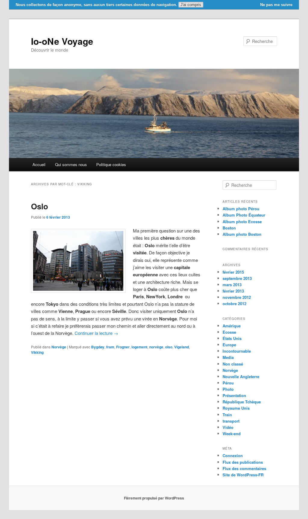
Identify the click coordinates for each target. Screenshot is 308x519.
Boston (229, 228)
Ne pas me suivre (276, 4)
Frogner (123, 347)
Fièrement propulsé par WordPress (154, 498)
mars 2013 (232, 284)
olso (168, 347)
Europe (229, 345)
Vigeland (181, 347)
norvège (156, 347)
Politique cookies (111, 164)
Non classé (233, 364)
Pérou (228, 383)
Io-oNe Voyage (62, 41)
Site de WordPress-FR (243, 475)
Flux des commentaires (244, 468)
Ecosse (229, 332)
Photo (228, 389)
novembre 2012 (237, 297)
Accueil (38, 164)
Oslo (39, 206)
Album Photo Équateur (244, 215)
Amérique (232, 326)
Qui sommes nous (71, 164)
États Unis (232, 338)
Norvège (58, 347)
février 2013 (233, 291)
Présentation (234, 395)
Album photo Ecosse (242, 221)
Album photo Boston (242, 234)
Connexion (233, 455)
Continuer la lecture (96, 333)
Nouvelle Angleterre (241, 376)
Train (227, 414)
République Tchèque (242, 402)
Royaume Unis (236, 408)
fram (110, 347)
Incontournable (237, 351)
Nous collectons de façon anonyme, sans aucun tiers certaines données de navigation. (96, 4)
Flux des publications (243, 462)
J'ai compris (190, 4)
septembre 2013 (237, 278)
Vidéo (228, 427)
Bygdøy (97, 347)
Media (228, 357)
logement (139, 347)
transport (231, 421)
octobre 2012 (234, 303)
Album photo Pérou (241, 208)
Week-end (232, 433)
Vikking (37, 352)
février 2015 (233, 272)
